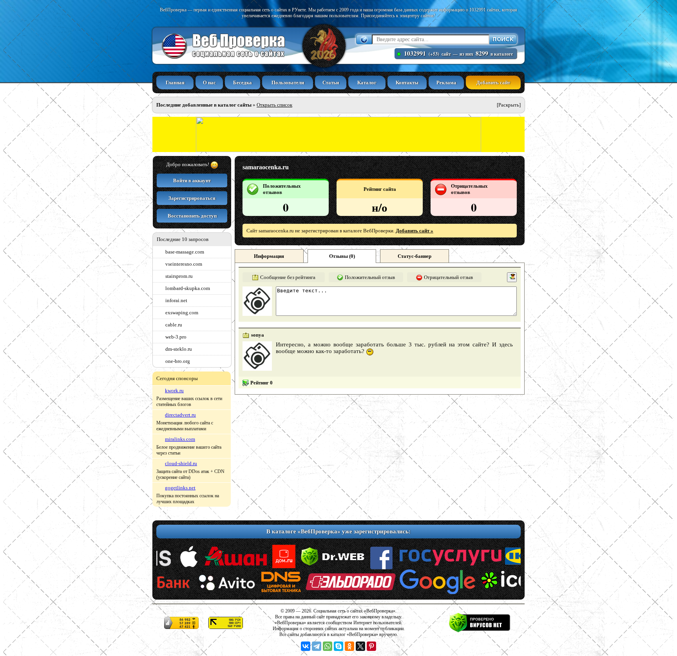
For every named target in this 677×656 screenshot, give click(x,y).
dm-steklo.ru (178, 349)
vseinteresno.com (183, 264)
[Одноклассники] (349, 646)
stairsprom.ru (179, 276)
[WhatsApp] (327, 646)
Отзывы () (342, 256)
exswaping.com (181, 312)
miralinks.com (180, 439)
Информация (269, 256)
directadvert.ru (180, 415)
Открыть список (274, 105)
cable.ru (173, 325)
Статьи (330, 82)
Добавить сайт (493, 82)
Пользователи (288, 82)
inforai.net (176, 300)
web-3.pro (175, 337)
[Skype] (338, 646)
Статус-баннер (414, 256)
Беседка (242, 82)
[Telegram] (316, 646)
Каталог (367, 82)
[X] (360, 646)
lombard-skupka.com (187, 288)
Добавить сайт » (414, 231)
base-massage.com (184, 252)
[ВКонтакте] (305, 646)
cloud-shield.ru (181, 463)
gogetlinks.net (180, 488)
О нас (209, 82)
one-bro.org (177, 361)
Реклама (446, 82)
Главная (175, 82)
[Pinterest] (371, 646)
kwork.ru (174, 390)
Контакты (407, 82)
